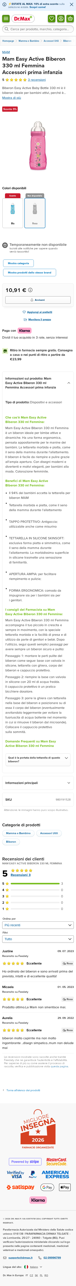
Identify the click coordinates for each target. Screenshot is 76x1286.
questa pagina (59, 1066)
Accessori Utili (49, 833)
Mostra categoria (18, 263)
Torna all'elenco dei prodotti (23, 1090)
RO (46, 1275)
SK (36, 1275)
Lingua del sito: (12, 1266)
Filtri (5, 932)
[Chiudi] (71, 4)
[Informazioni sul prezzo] (30, 290)
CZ (31, 1275)
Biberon (11, 841)
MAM (6, 52)
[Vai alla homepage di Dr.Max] (23, 18)
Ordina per (9, 918)
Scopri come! (38, 7)
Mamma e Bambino (18, 833)
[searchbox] (38, 29)
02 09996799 (52, 1257)
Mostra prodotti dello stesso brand (29, 272)
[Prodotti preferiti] (51, 18)
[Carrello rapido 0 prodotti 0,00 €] (70, 18)
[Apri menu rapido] (6, 18)
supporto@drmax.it (20, 1257)
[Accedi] (61, 18)
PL (41, 1275)
